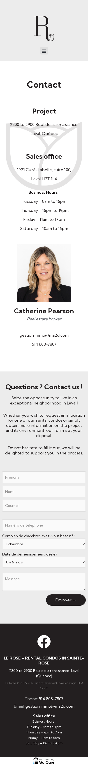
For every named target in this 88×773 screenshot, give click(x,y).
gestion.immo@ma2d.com (44, 335)
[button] (44, 50)
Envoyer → (65, 600)
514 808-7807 (44, 344)
